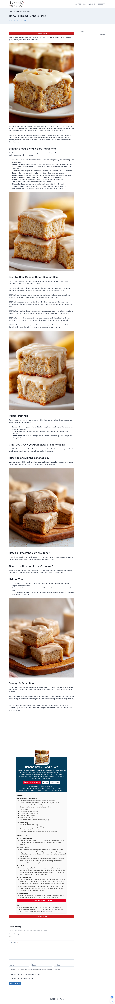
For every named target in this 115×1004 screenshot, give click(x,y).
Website (58, 965)
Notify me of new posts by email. (22, 978)
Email (34, 965)
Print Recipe (55, 782)
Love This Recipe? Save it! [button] (42, 900)
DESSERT (101, 4)
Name (12, 965)
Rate (46, 782)
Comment (14, 942)
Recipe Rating (14, 934)
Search (82, 31)
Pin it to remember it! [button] (33, 782)
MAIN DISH (92, 4)
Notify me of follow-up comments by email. (25, 974)
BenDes (13, 20)
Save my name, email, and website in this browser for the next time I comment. (35, 970)
